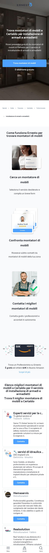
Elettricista (18, 457)
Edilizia (26, 418)
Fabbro (32, 532)
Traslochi (17, 418)
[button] (8, 549)
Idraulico (28, 457)
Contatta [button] (21, 441)
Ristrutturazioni (20, 496)
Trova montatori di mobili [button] (24, 63)
